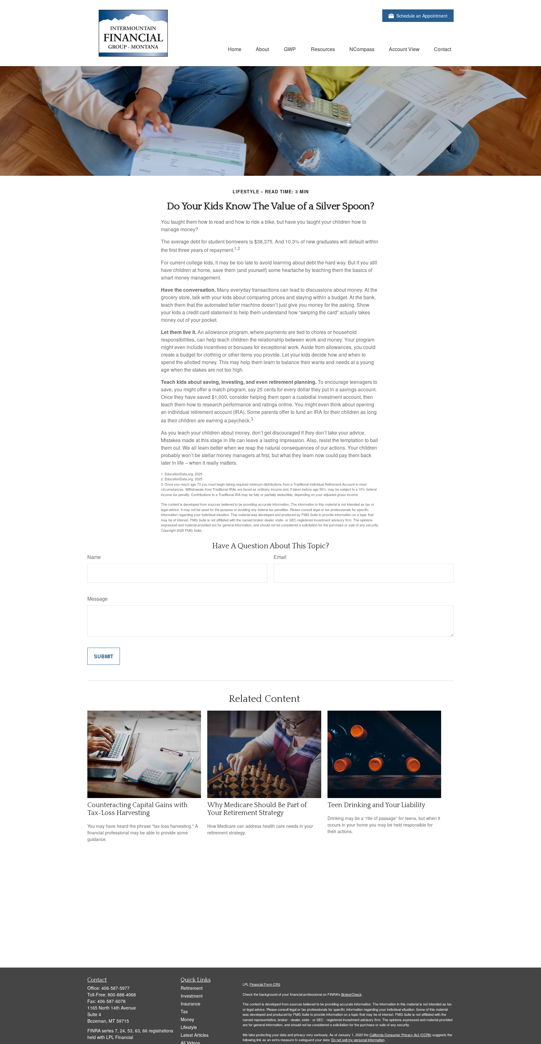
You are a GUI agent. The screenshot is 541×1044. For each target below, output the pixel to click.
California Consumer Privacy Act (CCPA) (400, 1034)
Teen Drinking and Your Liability (376, 805)
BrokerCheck (351, 994)
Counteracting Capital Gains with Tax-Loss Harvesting (137, 809)
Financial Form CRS (265, 984)
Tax (184, 1011)
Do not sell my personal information (357, 1039)
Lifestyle (189, 1027)
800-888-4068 (122, 994)
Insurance (190, 1003)
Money (187, 1019)
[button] (234, 48)
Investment (192, 996)
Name (94, 557)
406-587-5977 (115, 988)
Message (97, 598)
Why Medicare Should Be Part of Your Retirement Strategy (257, 809)
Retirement (192, 988)
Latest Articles (195, 1035)
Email (280, 557)
